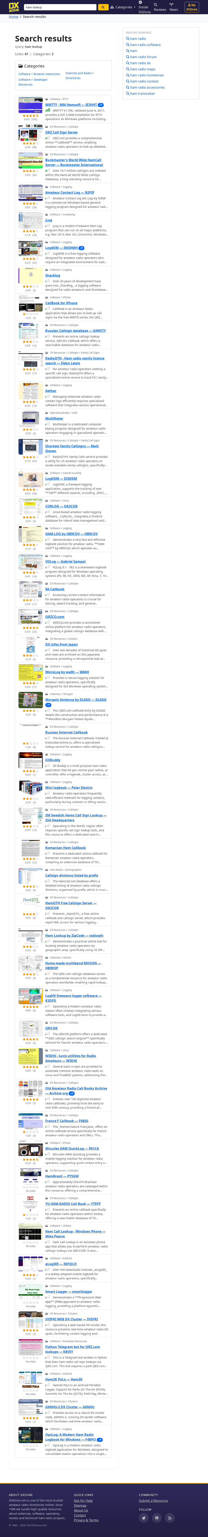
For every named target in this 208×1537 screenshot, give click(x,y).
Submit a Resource (153, 1500)
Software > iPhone (60, 297)
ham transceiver (142, 93)
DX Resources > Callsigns (64, 126)
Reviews (160, 9)
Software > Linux (59, 500)
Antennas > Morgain (61, 694)
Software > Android (61, 1258)
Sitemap (80, 1505)
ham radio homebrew (146, 75)
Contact (80, 1515)
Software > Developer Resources (68, 1341)
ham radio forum (143, 57)
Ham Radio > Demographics (66, 870)
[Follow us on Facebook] (157, 1518)
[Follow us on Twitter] (144, 1518)
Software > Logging (61, 187)
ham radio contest (143, 81)
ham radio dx (140, 63)
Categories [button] (124, 7)
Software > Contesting (62, 214)
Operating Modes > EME (63, 413)
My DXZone (191, 7)
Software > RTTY (59, 99)
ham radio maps (142, 69)
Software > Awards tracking (65, 473)
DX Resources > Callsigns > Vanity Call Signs (75, 352)
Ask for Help (83, 1500)
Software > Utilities (60, 1226)
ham (133, 51)
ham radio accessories (147, 87)
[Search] (103, 7)
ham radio (137, 38)
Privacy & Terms (86, 1520)
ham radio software (145, 44)
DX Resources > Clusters (64, 638)
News (174, 9)
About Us (81, 1510)
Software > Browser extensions (39, 74)
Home (13, 16)
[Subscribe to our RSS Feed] (170, 1518)
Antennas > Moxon (60, 957)
